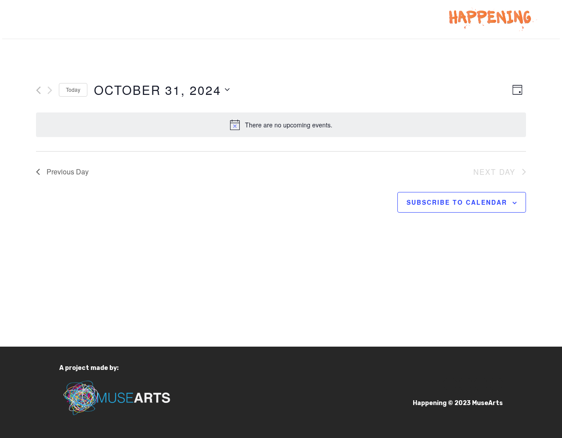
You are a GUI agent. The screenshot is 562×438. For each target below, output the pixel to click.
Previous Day (68, 172)
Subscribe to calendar (457, 202)
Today (73, 89)
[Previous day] (38, 90)
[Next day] (49, 90)
